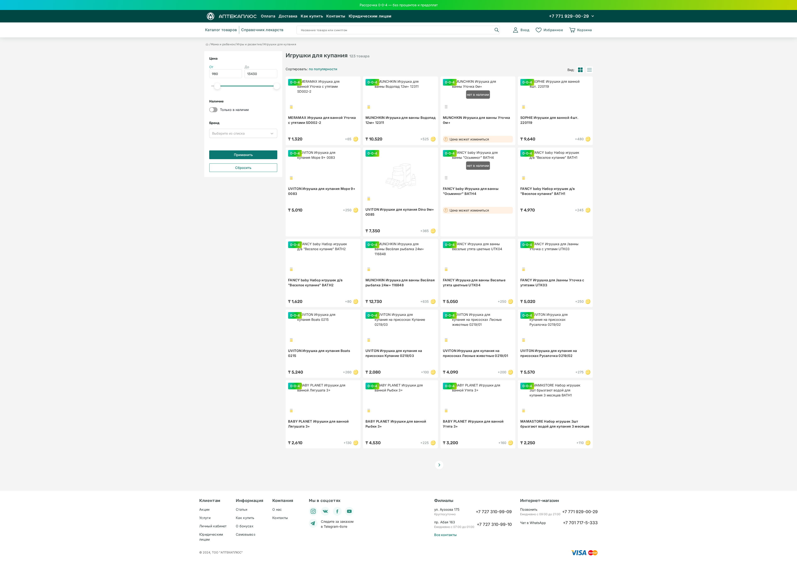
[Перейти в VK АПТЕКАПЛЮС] (325, 511)
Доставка (288, 16)
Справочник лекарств (262, 30)
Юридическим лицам (370, 16)
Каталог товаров (221, 30)
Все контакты (445, 535)
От (211, 67)
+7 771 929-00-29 (580, 511)
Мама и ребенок (223, 44)
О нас (277, 509)
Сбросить (243, 168)
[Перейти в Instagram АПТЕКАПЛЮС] (313, 511)
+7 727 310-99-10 (494, 524)
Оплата (268, 16)
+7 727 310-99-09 (494, 511)
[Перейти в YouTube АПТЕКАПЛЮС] (349, 511)
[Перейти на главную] (207, 44)
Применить (243, 155)
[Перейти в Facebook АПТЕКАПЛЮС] (337, 511)
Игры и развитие (249, 44)
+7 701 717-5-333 (580, 522)
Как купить (312, 16)
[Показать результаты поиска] (496, 29)
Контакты (335, 16)
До (246, 67)
